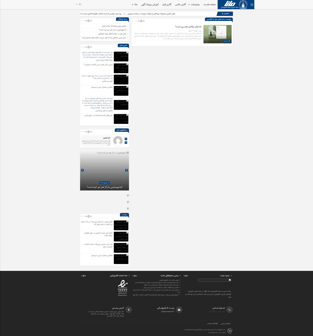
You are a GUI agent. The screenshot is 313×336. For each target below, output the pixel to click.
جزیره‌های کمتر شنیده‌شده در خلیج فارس (98, 115)
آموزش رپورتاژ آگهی (150, 4)
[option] (104, 170)
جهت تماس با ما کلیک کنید (216, 311)
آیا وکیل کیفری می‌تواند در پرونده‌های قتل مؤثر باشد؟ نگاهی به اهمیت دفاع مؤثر (156, 295)
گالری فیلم (166, 4)
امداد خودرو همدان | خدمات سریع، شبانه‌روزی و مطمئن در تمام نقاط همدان (157, 282)
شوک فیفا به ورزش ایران (104, 60)
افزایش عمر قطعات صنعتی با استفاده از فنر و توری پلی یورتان (161, 287)
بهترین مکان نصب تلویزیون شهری (169, 280)
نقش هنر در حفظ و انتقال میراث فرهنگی (112, 33)
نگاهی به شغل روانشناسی (104, 110)
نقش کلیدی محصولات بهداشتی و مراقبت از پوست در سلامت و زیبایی (167, 13)
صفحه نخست (209, 4)
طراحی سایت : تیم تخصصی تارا (217, 332)
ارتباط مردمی (225, 323)
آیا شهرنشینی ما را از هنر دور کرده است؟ (112, 30)
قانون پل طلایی (107, 81)
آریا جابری (106, 137)
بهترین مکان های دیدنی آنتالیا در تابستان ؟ (98, 64)
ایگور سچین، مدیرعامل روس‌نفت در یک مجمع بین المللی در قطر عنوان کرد (97, 223)
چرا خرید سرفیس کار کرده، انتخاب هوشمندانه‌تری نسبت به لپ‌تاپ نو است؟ (111, 13)
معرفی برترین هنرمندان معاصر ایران (114, 26)
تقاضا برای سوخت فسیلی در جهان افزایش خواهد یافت (98, 234)
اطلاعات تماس (212, 323)
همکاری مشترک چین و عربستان (102, 87)
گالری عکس (180, 4)
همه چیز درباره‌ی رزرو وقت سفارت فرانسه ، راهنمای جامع (98, 245)
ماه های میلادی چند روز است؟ (188, 26)
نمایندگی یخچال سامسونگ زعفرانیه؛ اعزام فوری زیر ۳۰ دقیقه (161, 285)
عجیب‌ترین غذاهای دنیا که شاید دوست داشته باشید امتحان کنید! (104, 37)
